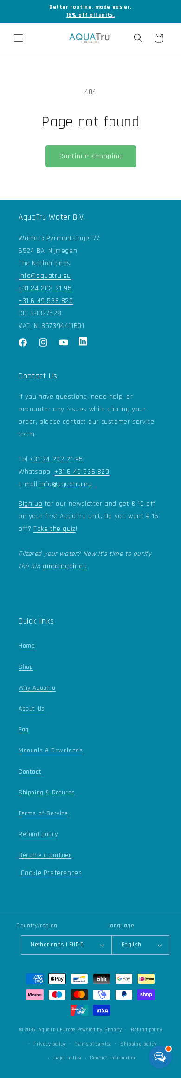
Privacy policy (49, 1044)
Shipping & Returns (47, 792)
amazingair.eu (65, 566)
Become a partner (45, 855)
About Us (32, 709)
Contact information (113, 1058)
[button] (18, 38)
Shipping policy (138, 1044)
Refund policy (38, 834)
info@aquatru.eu (45, 275)
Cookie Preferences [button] (50, 873)
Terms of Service (43, 813)
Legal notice (67, 1058)
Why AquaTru (37, 688)
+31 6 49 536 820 (46, 300)
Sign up (30, 503)
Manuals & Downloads (51, 750)
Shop (26, 667)
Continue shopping (90, 156)
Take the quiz (54, 528)
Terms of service (93, 1044)
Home (27, 646)
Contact (30, 772)
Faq (24, 729)
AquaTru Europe (57, 1030)
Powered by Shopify (99, 1030)
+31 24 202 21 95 (45, 288)
